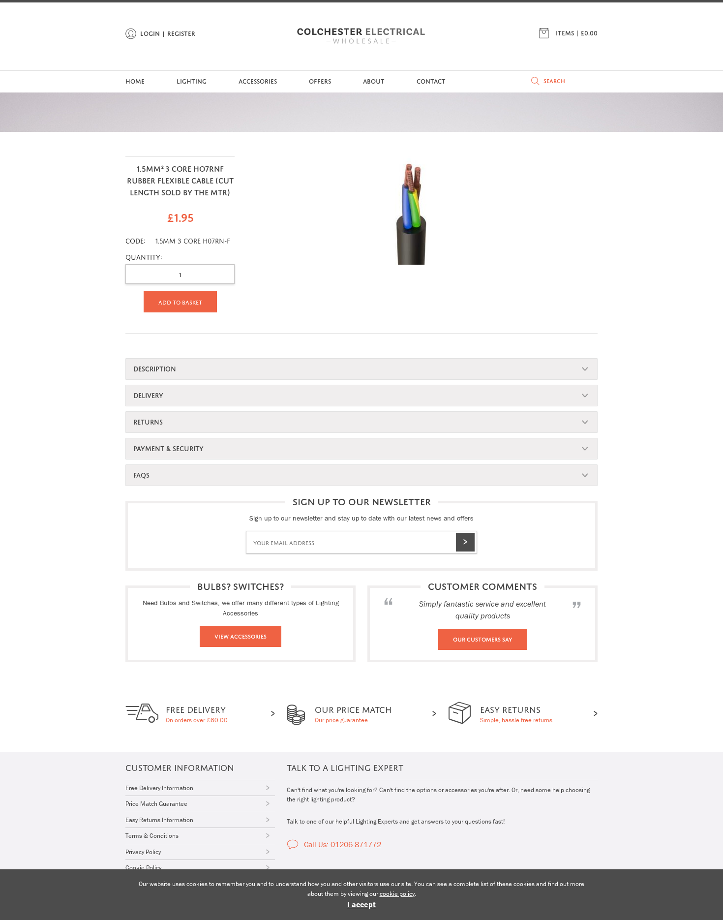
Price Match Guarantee (156, 803)
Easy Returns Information (159, 820)
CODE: (135, 240)
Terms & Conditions (152, 835)
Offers (320, 80)
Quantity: (143, 256)
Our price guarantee (353, 713)
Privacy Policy (143, 852)
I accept (361, 904)
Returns (148, 421)
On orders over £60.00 (197, 713)
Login (150, 32)
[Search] (535, 81)
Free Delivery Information (159, 788)
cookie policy (397, 893)
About (374, 80)
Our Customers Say (482, 638)
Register (181, 32)
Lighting (192, 80)
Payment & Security (168, 447)
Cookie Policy (143, 867)
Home (135, 80)
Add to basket (180, 301)
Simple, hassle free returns (516, 713)
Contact (431, 80)
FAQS (141, 474)
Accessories (258, 80)
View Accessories (240, 635)
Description (154, 368)
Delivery (148, 394)
